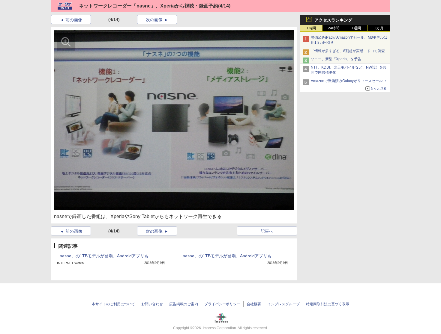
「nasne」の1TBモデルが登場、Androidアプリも (102, 255)
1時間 (311, 28)
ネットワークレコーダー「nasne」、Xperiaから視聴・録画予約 (148, 5)
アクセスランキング (333, 20)
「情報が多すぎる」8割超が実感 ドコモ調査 (348, 51)
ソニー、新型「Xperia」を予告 (336, 59)
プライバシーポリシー (222, 304)
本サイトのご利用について (113, 304)
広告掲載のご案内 (183, 304)
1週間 (356, 28)
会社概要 (254, 304)
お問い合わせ (152, 304)
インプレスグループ (283, 304)
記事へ (267, 231)
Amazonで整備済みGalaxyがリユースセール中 (348, 81)
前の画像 (73, 19)
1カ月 (378, 28)
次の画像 (154, 19)
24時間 (333, 28)
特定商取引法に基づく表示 (327, 304)
